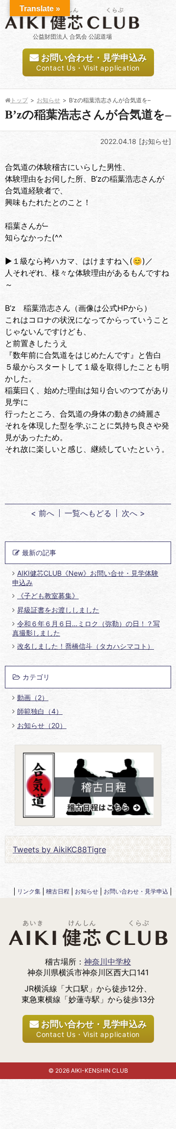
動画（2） (32, 697)
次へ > (133, 513)
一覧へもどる (88, 513)
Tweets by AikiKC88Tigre (59, 849)
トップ (19, 100)
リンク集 (29, 891)
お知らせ (48, 100)
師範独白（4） (40, 711)
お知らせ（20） (41, 725)
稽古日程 (57, 891)
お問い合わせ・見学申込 (136, 891)
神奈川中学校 (107, 961)
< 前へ (42, 513)
